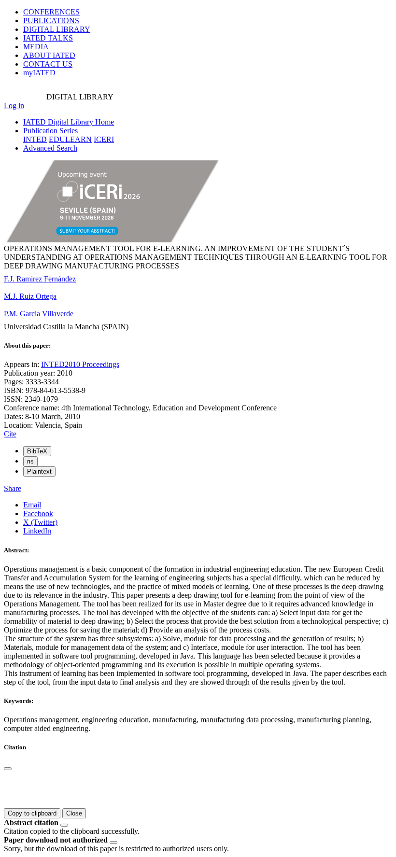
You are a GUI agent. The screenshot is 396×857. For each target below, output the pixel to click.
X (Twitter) (40, 522)
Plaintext (39, 471)
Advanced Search (50, 148)
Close (74, 813)
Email (32, 505)
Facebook (38, 513)
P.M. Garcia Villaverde (38, 313)
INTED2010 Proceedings (80, 364)
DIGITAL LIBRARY (56, 29)
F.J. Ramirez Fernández (40, 279)
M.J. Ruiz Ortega (30, 296)
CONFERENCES (51, 12)
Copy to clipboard (32, 813)
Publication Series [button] (50, 130)
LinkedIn (37, 531)
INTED (35, 139)
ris (30, 461)
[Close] (8, 768)
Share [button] (12, 488)
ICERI (104, 139)
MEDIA (36, 46)
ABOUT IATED (49, 55)
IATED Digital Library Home (68, 122)
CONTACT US (47, 64)
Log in (14, 105)
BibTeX (37, 451)
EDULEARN (70, 139)
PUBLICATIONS (51, 20)
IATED (48, 38)
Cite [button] (10, 434)
